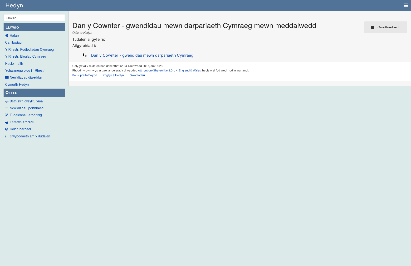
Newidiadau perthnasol (27, 107)
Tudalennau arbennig (26, 114)
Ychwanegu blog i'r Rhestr (25, 70)
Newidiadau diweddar (26, 77)
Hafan (14, 35)
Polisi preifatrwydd (84, 75)
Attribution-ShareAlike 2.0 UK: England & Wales (169, 70)
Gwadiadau (137, 75)
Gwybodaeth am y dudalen (30, 136)
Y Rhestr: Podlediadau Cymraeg (29, 49)
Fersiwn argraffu (22, 122)
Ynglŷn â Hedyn (113, 75)
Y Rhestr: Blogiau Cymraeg (25, 56)
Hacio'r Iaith (14, 63)
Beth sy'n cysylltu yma (26, 101)
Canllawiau (13, 42)
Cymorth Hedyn (17, 84)
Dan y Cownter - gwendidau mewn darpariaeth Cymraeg (142, 55)
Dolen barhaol (20, 128)
